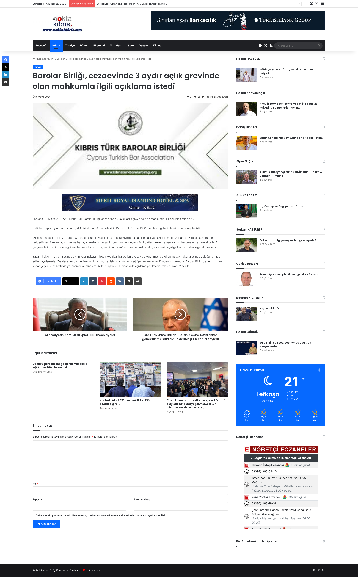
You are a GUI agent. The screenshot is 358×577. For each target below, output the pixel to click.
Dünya (84, 45)
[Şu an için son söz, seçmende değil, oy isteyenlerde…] (246, 348)
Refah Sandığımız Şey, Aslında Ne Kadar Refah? (291, 138)
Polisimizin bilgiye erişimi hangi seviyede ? (288, 240)
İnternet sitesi (142, 499)
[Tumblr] (93, 281)
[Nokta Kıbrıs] (62, 23)
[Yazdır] (138, 281)
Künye (157, 45)
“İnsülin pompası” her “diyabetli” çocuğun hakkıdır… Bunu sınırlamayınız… (288, 105)
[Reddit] (111, 281)
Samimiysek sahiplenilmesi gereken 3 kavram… (291, 274)
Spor (131, 45)
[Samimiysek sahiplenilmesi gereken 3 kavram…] (246, 279)
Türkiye (70, 45)
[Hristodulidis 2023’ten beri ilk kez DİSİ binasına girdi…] (130, 379)
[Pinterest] (102, 281)
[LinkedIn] (84, 281)
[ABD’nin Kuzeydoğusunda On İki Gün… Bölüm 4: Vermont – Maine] (246, 177)
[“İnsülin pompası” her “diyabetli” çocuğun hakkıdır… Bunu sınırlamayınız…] (246, 109)
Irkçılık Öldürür (269, 308)
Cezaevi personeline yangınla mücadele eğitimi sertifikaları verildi (60, 365)
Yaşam (143, 45)
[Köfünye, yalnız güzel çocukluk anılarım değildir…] (246, 75)
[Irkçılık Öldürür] (246, 314)
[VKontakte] (120, 281)
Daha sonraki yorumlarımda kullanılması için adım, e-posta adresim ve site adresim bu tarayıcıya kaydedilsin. (101, 515)
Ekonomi (99, 45)
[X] (5, 67)
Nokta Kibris (93, 570)
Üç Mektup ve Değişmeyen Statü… (117, 3)
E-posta (38, 499)
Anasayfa (41, 45)
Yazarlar (115, 45)
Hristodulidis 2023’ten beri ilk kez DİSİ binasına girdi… (125, 402)
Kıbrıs (56, 45)
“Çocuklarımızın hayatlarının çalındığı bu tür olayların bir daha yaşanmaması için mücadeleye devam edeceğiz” (197, 404)
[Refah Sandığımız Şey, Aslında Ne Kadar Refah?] (246, 143)
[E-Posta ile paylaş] (129, 281)
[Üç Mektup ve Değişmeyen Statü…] (246, 211)
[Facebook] (5, 59)
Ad (35, 483)
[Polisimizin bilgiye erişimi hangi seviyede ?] (246, 245)
